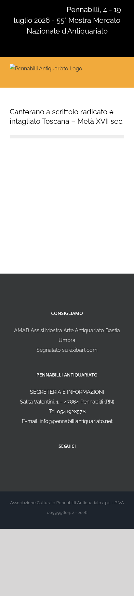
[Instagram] (72, 463)
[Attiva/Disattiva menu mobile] (121, 67)
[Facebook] (63, 463)
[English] (22, 9)
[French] (30, 9)
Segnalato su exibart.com (67, 350)
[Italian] (14, 9)
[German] (39, 9)
